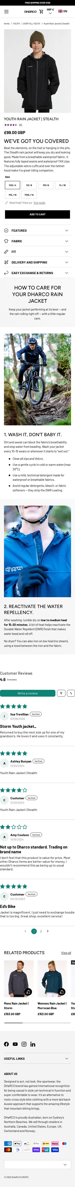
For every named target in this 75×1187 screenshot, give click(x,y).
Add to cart (38, 214)
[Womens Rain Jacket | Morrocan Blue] (52, 978)
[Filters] (61, 693)
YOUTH (16, 23)
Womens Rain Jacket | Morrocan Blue (52, 1006)
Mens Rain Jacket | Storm (16, 1006)
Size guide (39, 202)
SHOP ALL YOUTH (31, 23)
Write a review (28, 693)
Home (7, 23)
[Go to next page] (49, 931)
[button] (41, 11)
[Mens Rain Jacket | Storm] (19, 978)
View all (66, 953)
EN (65, 11)
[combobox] (63, 11)
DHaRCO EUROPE (20, 1177)
